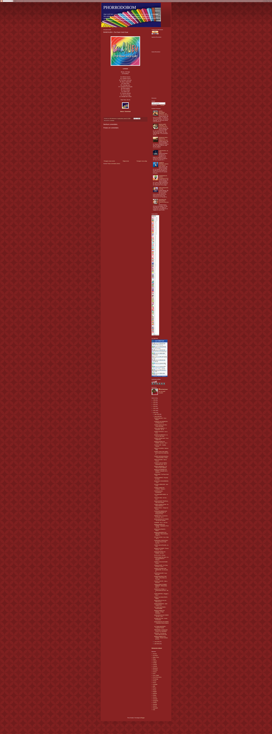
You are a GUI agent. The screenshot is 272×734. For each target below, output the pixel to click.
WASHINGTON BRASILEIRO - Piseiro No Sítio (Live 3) (164, 201)
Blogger (142, 717)
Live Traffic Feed (159, 340)
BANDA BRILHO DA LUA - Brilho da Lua (160, 601)
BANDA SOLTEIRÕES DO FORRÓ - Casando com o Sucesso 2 (161, 471)
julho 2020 (156, 414)
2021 (154, 410)
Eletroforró (155, 668)
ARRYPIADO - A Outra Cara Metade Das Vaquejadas (161, 630)
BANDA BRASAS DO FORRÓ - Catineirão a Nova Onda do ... (161, 623)
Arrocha (155, 653)
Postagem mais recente (109, 161)
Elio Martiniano (164, 389)
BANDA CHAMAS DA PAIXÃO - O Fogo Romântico (159, 612)
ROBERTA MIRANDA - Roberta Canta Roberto (163, 164)
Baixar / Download (125, 111)
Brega (154, 659)
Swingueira (155, 700)
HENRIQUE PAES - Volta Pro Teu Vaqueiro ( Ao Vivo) (163, 139)
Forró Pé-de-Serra (157, 677)
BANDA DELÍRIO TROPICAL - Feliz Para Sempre (161, 502)
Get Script (155, 376)
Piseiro (154, 688)
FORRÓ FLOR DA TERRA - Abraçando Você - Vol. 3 (160, 463)
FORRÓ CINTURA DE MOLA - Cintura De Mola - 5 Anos (161, 457)
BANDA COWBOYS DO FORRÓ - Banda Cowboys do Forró (161, 638)
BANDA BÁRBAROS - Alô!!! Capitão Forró (160, 604)
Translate (162, 105)
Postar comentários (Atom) (114, 163)
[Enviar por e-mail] (134, 118)
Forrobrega (155, 679)
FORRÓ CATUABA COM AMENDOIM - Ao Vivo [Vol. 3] (161, 570)
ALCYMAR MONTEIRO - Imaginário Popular (160, 627)
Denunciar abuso (157, 648)
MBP (154, 686)
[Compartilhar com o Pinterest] (139, 118)
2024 (154, 404)
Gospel (154, 680)
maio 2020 (157, 641)
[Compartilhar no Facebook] (138, 118)
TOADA (155, 702)
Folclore (155, 671)
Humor (154, 682)
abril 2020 (156, 643)
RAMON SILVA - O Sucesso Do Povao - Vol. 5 (161, 516)
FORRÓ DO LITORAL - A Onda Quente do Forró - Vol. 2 (161, 590)
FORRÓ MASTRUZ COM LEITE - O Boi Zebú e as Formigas (160, 578)
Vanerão (155, 706)
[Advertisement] (160, 74)
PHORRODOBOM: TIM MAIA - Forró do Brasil (159, 351)
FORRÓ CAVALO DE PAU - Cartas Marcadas (160, 425)
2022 (154, 408)
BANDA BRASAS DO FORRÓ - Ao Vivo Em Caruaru (161, 520)
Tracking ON (164, 376)
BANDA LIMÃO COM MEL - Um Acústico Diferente (163, 125)
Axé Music (155, 655)
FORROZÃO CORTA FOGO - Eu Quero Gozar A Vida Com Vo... (161, 542)
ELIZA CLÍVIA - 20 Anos (159, 555)
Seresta (155, 697)
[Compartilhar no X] (137, 118)
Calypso (155, 661)
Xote (154, 709)
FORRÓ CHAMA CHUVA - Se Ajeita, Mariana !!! (161, 505)
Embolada (155, 670)
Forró (154, 673)
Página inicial (126, 161)
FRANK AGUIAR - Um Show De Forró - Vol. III (161, 566)
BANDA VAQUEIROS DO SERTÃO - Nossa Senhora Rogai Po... (161, 534)
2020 (154, 412)
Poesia (154, 689)
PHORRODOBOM (119, 7)
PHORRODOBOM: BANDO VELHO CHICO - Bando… (158, 368)
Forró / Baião (156, 675)
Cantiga (154, 662)
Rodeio (154, 695)
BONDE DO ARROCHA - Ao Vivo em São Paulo (161, 435)
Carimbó (155, 666)
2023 (154, 406)
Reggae (155, 691)
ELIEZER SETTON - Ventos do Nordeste (160, 619)
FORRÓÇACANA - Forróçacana (158, 491)
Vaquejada (155, 707)
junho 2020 (157, 416)
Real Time (159, 376)
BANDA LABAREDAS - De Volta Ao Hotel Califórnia (160, 467)
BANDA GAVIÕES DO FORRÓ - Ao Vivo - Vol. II (160, 442)
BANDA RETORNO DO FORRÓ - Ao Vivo (159, 552)
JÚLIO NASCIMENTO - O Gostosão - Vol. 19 (160, 429)
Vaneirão (155, 704)
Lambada (112, 120)
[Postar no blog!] (135, 118)
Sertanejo (155, 698)
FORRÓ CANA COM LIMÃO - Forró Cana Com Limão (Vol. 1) (161, 453)
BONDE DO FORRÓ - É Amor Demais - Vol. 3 (161, 549)
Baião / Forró (156, 657)
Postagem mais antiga (142, 161)
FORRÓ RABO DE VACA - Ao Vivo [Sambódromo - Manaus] (161, 558)
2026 (154, 400)
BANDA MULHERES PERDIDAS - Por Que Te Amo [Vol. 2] (163, 113)
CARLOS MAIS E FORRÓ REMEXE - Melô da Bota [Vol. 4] (160, 586)
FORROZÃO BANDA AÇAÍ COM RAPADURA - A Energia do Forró (160, 512)
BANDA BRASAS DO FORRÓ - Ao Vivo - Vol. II (161, 616)
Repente (155, 693)
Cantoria (155, 664)
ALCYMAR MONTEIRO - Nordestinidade (160, 608)
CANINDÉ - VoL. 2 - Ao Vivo (160, 522)
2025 (154, 402)
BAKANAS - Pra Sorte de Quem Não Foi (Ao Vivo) (160, 634)
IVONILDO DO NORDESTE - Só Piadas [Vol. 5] (161, 422)
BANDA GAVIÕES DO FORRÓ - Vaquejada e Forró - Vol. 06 (161, 526)
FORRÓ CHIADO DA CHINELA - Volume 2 (159, 488)
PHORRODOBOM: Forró (159, 364)
